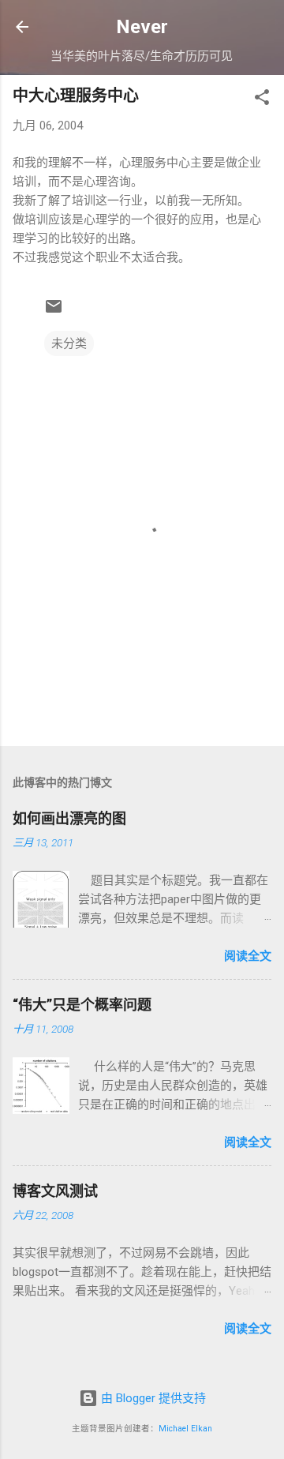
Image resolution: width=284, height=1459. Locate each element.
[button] (261, 100)
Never (142, 27)
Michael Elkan (185, 1428)
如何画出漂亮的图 (69, 818)
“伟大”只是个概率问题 (82, 1004)
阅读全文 (247, 956)
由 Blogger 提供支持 (152, 1398)
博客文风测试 (55, 1191)
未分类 (69, 343)
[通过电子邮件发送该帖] (53, 312)
